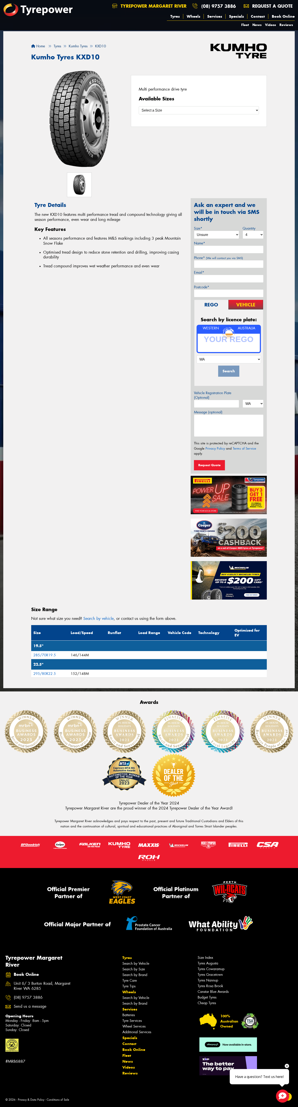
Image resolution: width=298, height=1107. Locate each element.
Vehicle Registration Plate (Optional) (212, 395)
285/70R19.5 (44, 655)
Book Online (283, 16)
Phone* (218, 258)
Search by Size (133, 969)
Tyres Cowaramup (211, 969)
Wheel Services (134, 1026)
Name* (199, 243)
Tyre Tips (128, 986)
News (257, 25)
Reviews (286, 25)
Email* (199, 272)
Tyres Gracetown (210, 974)
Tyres (175, 16)
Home (40, 46)
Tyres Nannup (208, 980)
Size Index (205, 957)
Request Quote (209, 465)
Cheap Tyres (207, 1003)
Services (214, 16)
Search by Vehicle (135, 963)
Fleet (245, 25)
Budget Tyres (207, 997)
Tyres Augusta (208, 963)
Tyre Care (129, 980)
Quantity (249, 228)
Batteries (128, 1015)
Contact (258, 16)
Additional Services (136, 1032)
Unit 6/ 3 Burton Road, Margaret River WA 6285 (42, 986)
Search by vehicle (98, 618)
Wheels (193, 16)
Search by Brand (134, 975)
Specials (236, 16)
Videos (270, 25)
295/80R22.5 (44, 673)
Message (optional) (208, 412)
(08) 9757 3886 (218, 6)
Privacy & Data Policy (31, 1100)
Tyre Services (132, 1020)
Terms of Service (244, 448)
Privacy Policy (215, 448)
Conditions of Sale (58, 1100)
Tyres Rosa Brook (210, 986)
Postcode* (201, 287)
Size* (198, 228)
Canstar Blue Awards (213, 991)
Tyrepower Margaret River (153, 6)
